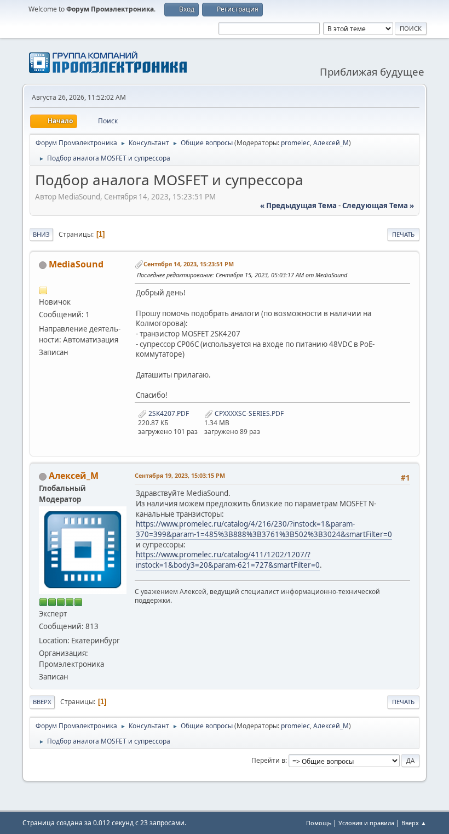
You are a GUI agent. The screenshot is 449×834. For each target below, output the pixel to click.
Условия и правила (366, 823)
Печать (403, 234)
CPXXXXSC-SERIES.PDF (248, 413)
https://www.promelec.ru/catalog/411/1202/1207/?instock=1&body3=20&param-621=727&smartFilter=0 (228, 560)
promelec (295, 142)
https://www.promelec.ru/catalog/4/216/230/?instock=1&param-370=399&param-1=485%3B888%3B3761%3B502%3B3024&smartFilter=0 (264, 529)
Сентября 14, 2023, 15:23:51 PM (188, 264)
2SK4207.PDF (168, 413)
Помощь (318, 823)
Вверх (42, 702)
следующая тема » (378, 205)
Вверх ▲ (414, 823)
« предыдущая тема (298, 205)
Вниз (41, 234)
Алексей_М (331, 142)
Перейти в (268, 760)
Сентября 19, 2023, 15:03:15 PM (180, 475)
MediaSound (76, 264)
